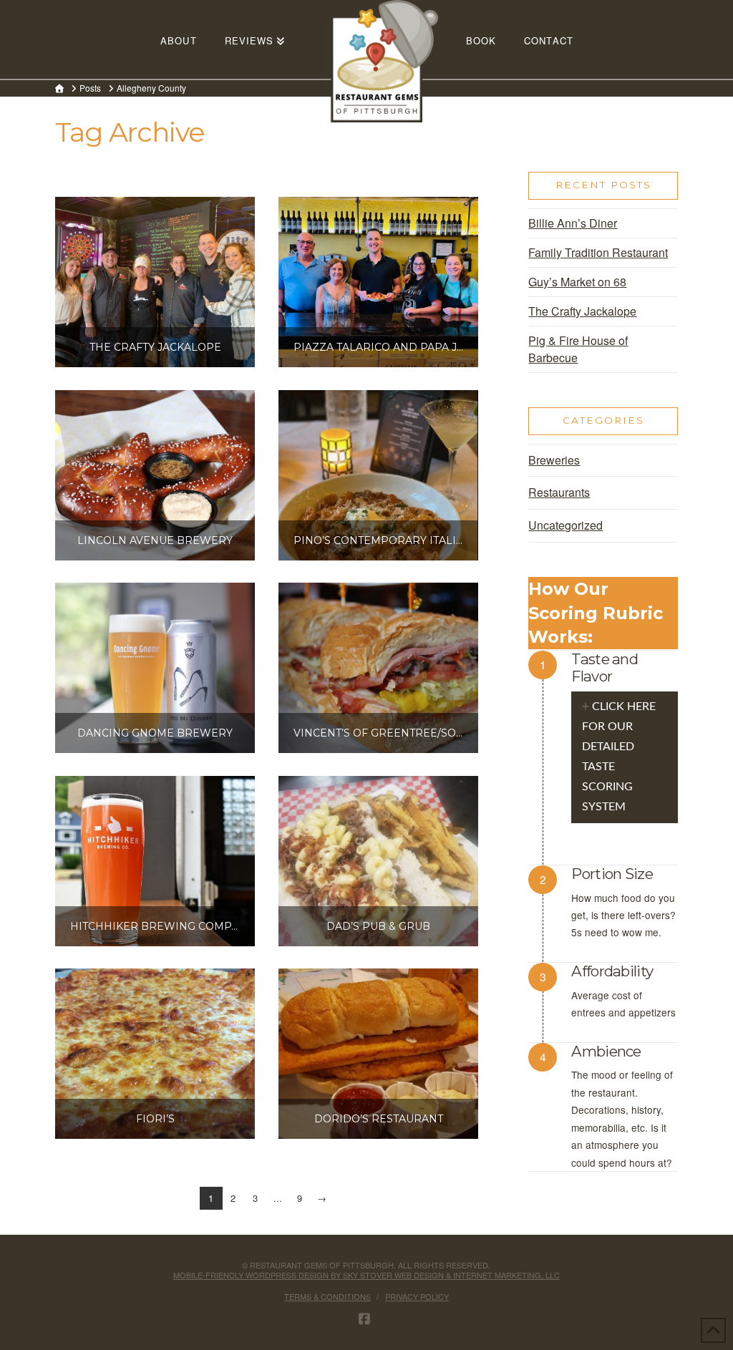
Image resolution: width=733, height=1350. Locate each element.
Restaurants (559, 492)
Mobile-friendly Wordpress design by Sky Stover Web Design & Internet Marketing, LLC (366, 1275)
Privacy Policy (417, 1296)
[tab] (624, 757)
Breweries (554, 460)
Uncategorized (565, 525)
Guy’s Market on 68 (577, 281)
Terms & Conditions (327, 1296)
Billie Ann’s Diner (572, 223)
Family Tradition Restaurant (598, 252)
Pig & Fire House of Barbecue (578, 349)
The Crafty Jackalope (582, 311)
